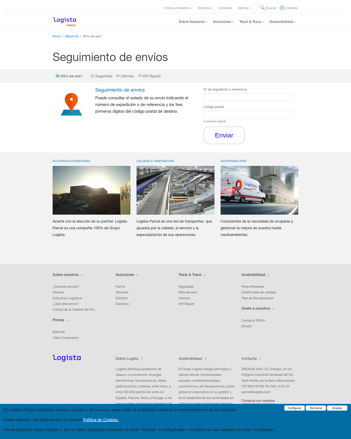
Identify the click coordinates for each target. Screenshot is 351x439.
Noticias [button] (204, 8)
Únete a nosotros (256, 309)
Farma (120, 286)
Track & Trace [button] (250, 21)
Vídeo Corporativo (66, 338)
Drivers (247, 326)
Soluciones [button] (222, 21)
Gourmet (122, 292)
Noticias (59, 332)
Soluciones (125, 275)
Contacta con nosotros (258, 400)
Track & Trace (190, 275)
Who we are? (188, 292)
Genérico (122, 304)
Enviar (224, 135)
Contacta (225, 8)
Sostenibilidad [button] (282, 21)
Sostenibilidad (253, 275)
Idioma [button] (243, 8)
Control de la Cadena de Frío (73, 309)
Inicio (57, 36)
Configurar (294, 408)
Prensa (58, 320)
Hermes (127, 76)
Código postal (214, 107)
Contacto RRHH (253, 320)
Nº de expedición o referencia (225, 89)
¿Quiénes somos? (66, 286)
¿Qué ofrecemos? (66, 304)
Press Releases (253, 286)
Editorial (122, 298)
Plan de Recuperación (258, 298)
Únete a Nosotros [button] (177, 8)
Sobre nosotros (66, 275)
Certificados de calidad (258, 292)
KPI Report (152, 76)
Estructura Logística (67, 298)
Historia (58, 292)
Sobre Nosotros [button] (192, 21)
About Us (71, 36)
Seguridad (103, 76)
